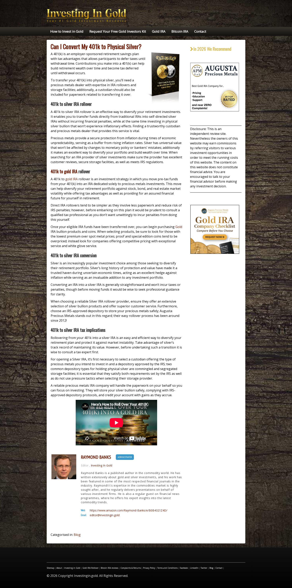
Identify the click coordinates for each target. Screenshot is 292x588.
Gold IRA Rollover (90, 568)
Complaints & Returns (130, 568)
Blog (77, 535)
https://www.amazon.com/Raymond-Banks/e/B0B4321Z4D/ (128, 510)
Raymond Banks (96, 457)
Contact (200, 31)
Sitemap (50, 568)
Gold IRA (158, 31)
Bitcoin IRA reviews (109, 568)
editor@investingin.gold (105, 515)
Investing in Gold (72, 568)
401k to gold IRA (64, 171)
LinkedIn (194, 568)
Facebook (184, 568)
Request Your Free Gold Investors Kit (117, 31)
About (59, 568)
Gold (178, 227)
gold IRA (71, 179)
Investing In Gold (101, 465)
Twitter (204, 568)
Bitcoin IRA (179, 31)
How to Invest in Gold (66, 31)
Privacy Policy (149, 568)
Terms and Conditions (167, 568)
